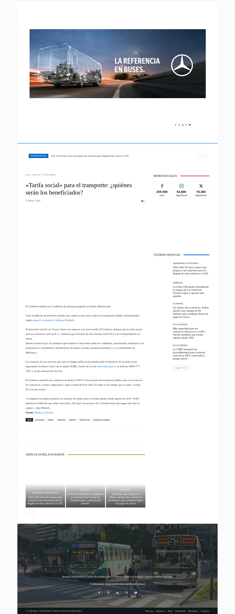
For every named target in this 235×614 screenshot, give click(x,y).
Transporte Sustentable (45, 493)
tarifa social (84, 419)
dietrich (72, 419)
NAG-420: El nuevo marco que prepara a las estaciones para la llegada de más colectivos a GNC (90, 156)
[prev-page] (28, 513)
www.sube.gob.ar (106, 366)
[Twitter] (186, 124)
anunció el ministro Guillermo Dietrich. (54, 320)
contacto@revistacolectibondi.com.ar (125, 583)
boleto (51, 419)
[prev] (198, 156)
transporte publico (101, 419)
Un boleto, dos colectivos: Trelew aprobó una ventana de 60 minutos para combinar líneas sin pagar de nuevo (125, 499)
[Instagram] (179, 124)
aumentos (39, 419)
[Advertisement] (117, 13)
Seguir (181, 184)
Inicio (28, 174)
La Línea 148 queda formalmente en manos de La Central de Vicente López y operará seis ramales (85, 499)
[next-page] (33, 513)
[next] (204, 156)
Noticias (37, 174)
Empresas (85, 490)
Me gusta (162, 184)
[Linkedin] (183, 124)
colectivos (61, 419)
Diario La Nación (44, 412)
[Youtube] (190, 124)
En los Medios (49, 174)
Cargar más (180, 367)
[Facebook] (175, 124)
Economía (125, 490)
